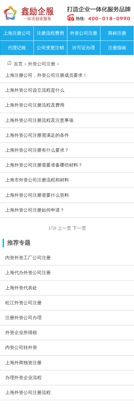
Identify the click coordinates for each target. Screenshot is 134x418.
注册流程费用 (50, 33)
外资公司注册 (83, 33)
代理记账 (17, 47)
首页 (18, 64)
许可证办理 (83, 47)
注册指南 (117, 47)
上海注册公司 (17, 33)
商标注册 (117, 33)
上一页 (64, 228)
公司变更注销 (50, 47)
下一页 (79, 228)
